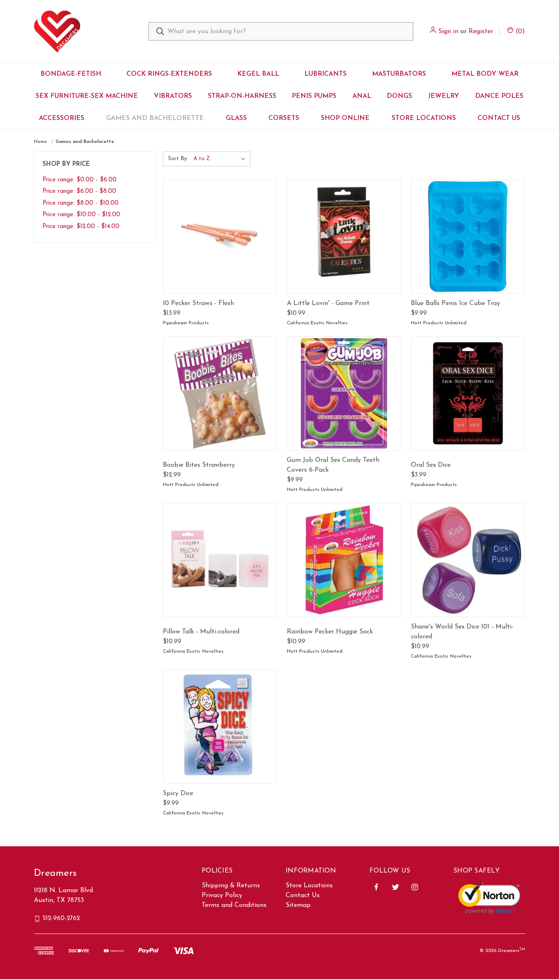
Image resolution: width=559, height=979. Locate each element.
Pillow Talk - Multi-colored (201, 632)
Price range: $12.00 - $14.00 (81, 227)
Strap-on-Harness (242, 96)
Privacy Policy (222, 895)
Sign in (448, 31)
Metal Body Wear (484, 74)
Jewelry (443, 96)
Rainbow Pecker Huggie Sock (330, 632)
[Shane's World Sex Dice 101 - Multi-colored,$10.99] (467, 559)
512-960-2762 (61, 919)
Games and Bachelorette (155, 118)
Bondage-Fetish (71, 74)
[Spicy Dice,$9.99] (220, 726)
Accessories (61, 118)
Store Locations (424, 118)
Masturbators (399, 74)
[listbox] (221, 159)
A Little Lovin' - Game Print (328, 303)
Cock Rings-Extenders (169, 74)
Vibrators (173, 96)
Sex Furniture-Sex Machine (87, 96)
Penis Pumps (314, 96)
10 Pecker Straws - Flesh (198, 303)
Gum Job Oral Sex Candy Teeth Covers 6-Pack (333, 465)
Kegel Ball (258, 74)
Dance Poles (499, 96)
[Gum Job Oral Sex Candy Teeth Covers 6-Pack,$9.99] (344, 393)
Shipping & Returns (231, 885)
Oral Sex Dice (431, 465)
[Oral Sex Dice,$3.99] (467, 393)
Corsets (283, 118)
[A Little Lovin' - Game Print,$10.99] (344, 236)
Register (481, 31)
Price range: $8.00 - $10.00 (81, 203)
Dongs (399, 96)
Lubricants (325, 74)
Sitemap (298, 905)
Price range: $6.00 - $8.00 (79, 191)
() (519, 31)
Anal (361, 96)
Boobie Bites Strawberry (199, 465)
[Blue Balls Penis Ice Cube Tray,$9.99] (467, 236)
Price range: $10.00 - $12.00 (81, 215)
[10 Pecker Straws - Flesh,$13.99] (220, 236)
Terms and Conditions (234, 905)
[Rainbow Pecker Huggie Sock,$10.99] (344, 559)
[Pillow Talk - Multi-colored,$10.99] (220, 559)
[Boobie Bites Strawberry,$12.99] (220, 393)
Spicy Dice (178, 793)
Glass (236, 118)
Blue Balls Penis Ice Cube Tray (455, 303)
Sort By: (178, 158)
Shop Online (345, 118)
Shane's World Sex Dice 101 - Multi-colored (462, 632)
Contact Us (499, 118)
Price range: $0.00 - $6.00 (80, 180)
